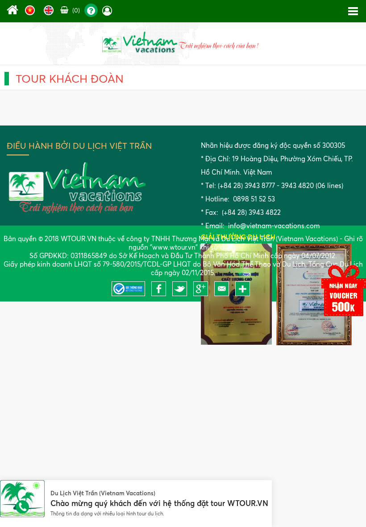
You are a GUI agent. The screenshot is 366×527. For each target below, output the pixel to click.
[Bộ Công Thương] (131, 293)
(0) (75, 10)
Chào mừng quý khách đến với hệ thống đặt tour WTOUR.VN (159, 503)
